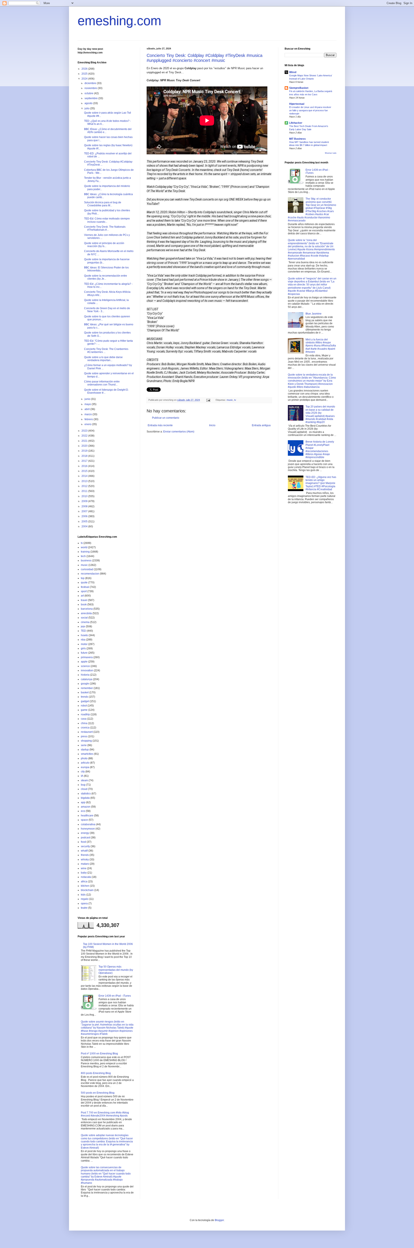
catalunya (86, 679)
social (84, 617)
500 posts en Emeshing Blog (97, 1092)
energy (85, 833)
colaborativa (88, 824)
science (85, 666)
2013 (85, 481)
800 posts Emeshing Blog (96, 1073)
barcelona (87, 608)
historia (85, 674)
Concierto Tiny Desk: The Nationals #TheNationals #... (104, 228)
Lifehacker (295, 122)
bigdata (85, 797)
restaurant (87, 731)
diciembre (91, 83)
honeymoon (88, 828)
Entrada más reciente (160, 425)
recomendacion (90, 573)
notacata (86, 876)
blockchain (87, 890)
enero (88, 424)
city (83, 771)
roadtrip (85, 714)
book (84, 604)
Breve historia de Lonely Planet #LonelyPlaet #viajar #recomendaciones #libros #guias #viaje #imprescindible (320, 449)
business (86, 560)
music (230, 400)
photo (84, 758)
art (82, 595)
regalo (84, 898)
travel (84, 600)
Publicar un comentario (165, 417)
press (84, 736)
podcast (85, 837)
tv (235, 400)
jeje (83, 626)
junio (88, 399)
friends (85, 855)
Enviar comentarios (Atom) (178, 431)
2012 (85, 486)
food (83, 841)
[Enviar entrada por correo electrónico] (208, 400)
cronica (85, 727)
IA (82, 775)
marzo (89, 414)
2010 (85, 496)
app (83, 802)
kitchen (85, 885)
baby (84, 872)
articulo (85, 762)
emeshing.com (119, 21)
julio (87, 108)
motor (84, 644)
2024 (85, 78)
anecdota (86, 613)
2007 (85, 511)
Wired (292, 72)
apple (84, 661)
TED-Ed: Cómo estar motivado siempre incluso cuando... (107, 220)
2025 (85, 73)
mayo (88, 404)
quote (84, 582)
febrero (89, 419)
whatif (84, 850)
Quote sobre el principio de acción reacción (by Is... (104, 245)
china (84, 723)
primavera (87, 657)
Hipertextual (296, 103)
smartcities (87, 753)
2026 (85, 68)
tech (83, 556)
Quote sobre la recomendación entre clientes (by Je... (105, 277)
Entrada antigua (261, 425)
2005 (85, 521)
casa (83, 718)
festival (85, 587)
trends (84, 696)
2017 (85, 460)
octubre (89, 93)
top (83, 578)
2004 (85, 526)
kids (83, 894)
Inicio (212, 425)
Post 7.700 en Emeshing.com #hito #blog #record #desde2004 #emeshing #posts (105, 1114)
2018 (85, 455)
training (85, 551)
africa (84, 881)
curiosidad (87, 569)
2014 (85, 476)
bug (83, 784)
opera (84, 903)
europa (85, 767)
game (84, 709)
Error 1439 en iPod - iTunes (115, 995)
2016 (85, 466)
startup (85, 749)
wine (83, 868)
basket (85, 692)
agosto (89, 103)
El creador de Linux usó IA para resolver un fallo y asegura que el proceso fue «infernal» (310, 110)
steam (84, 780)
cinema (85, 622)
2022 (85, 435)
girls (83, 648)
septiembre (91, 98)
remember (87, 688)
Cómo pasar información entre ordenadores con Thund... (102, 383)
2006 (85, 516)
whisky (85, 859)
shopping (86, 740)
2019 (85, 450)
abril (87, 409)
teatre (84, 907)
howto (84, 635)
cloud (84, 789)
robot (84, 705)
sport (84, 591)
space (84, 819)
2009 (85, 501)
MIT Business (297, 138)
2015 (85, 471)
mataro (85, 863)
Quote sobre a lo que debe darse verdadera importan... (103, 359)
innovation (87, 670)
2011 (85, 491)
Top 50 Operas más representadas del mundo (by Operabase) (116, 969)
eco (83, 811)
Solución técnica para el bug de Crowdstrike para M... (102, 204)
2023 (85, 430)
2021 (85, 440)
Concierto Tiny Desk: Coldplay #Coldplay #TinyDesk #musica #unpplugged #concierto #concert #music (204, 58)
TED (83, 630)
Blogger (219, 1220)
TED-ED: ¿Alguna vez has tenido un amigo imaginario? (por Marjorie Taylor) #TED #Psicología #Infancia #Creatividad (321, 483)
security (85, 846)
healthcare (87, 815)
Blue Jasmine (313, 313)
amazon (85, 806)
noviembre (91, 88)
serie (84, 745)
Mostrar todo (330, 153)
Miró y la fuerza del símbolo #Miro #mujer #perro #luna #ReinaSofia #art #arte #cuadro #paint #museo (321, 346)
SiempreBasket (298, 87)
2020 (85, 445)
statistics (86, 793)
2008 (85, 506)
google (85, 683)
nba (83, 639)
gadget (85, 701)
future (84, 652)
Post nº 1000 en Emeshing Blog (99, 1053)
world (84, 547)
